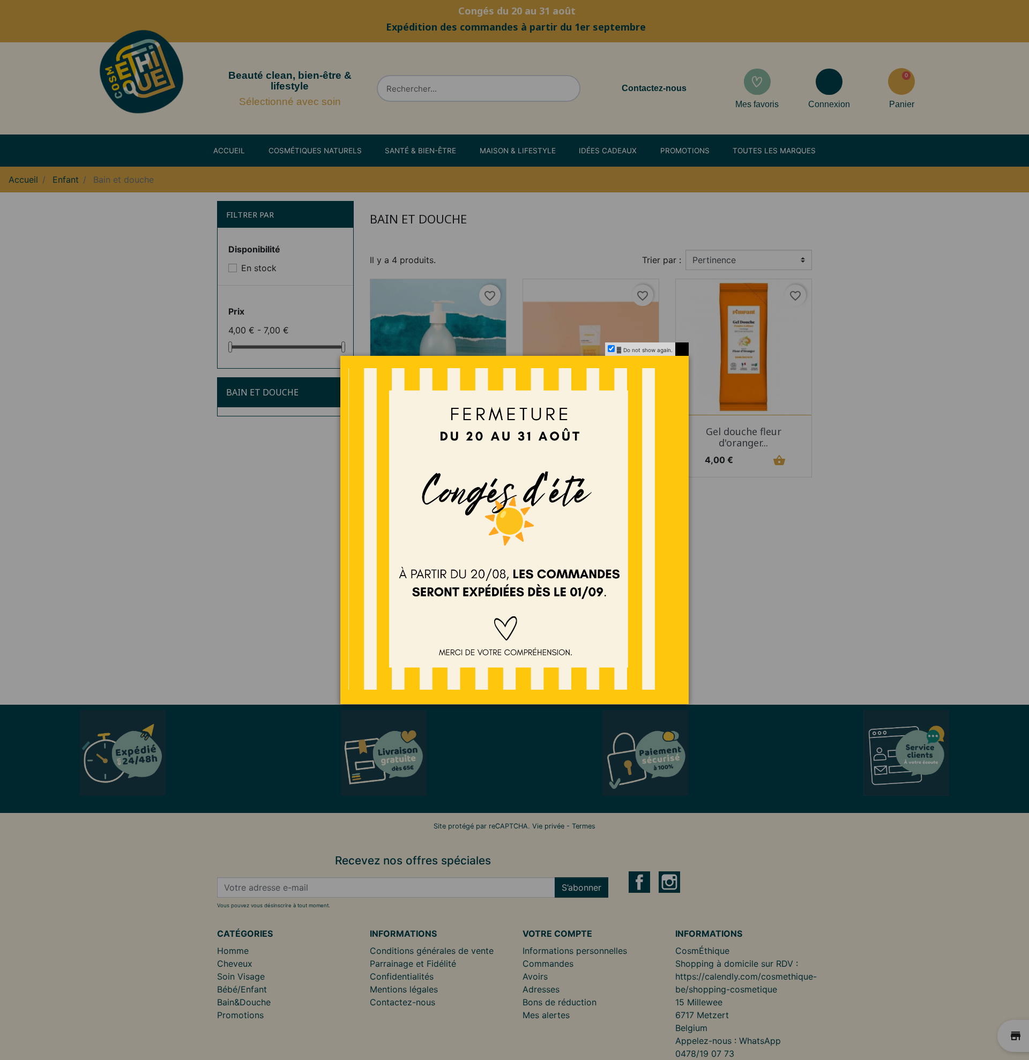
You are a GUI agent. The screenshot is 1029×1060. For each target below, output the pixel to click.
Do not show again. (648, 350)
